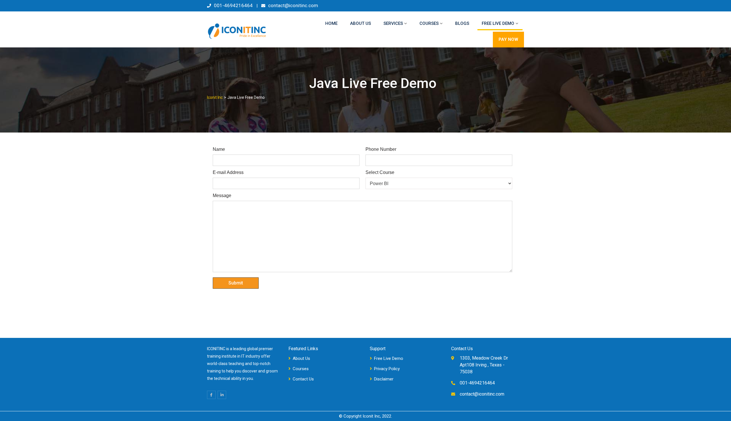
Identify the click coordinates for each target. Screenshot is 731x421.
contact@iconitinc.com (293, 5)
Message (222, 195)
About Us (360, 23)
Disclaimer (383, 379)
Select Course (380, 172)
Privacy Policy (387, 368)
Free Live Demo (498, 23)
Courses (429, 23)
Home (331, 23)
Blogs (462, 23)
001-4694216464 (233, 5)
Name (219, 149)
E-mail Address (228, 172)
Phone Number (381, 149)
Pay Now (508, 39)
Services (393, 23)
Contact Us (303, 379)
